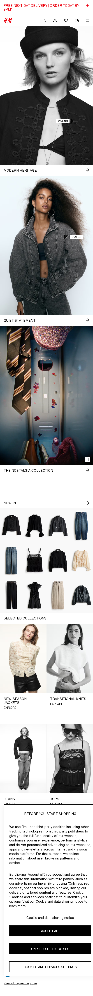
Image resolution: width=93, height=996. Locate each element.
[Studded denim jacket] (58, 525)
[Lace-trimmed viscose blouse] (34, 525)
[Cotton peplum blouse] (58, 560)
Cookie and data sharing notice (50, 918)
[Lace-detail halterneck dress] (34, 595)
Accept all (50, 931)
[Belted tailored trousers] (11, 595)
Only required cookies (50, 949)
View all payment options (20, 983)
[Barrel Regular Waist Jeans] (81, 525)
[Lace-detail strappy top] (34, 560)
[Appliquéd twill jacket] (11, 525)
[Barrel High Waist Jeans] (58, 595)
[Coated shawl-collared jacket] (81, 595)
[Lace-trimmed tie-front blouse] (81, 560)
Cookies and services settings (50, 967)
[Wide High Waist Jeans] (11, 560)
